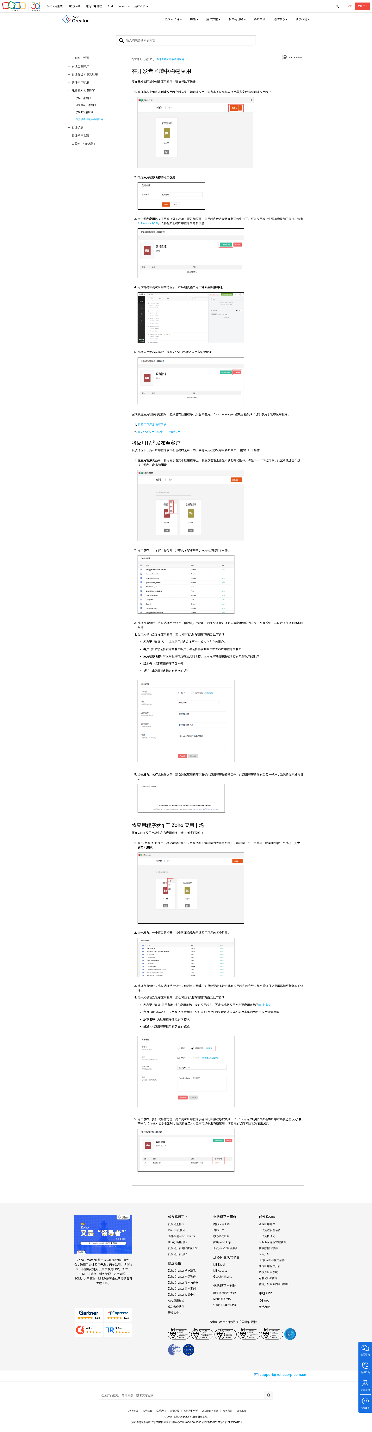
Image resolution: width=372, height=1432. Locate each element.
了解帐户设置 (80, 57)
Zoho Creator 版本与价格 (183, 1282)
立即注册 (362, 6)
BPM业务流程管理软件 (272, 1242)
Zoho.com (21, 6)
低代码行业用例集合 (225, 1248)
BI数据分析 (74, 6)
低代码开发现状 (177, 1254)
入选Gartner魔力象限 (272, 1260)
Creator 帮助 (149, 223)
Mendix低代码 (222, 1298)
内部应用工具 (221, 1224)
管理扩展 (77, 127)
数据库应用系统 (268, 1272)
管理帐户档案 (80, 135)
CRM (110, 6)
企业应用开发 (97, 1264)
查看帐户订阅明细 (83, 143)
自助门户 (218, 1230)
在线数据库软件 (268, 1248)
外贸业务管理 (94, 6)
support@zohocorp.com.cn (283, 1374)
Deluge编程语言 (178, 1242)
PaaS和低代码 (176, 1230)
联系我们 (161, 1411)
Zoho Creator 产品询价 (182, 1276)
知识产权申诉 (191, 1411)
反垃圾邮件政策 (210, 1411)
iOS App (264, 1300)
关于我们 (147, 1411)
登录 (349, 6)
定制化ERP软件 (268, 1278)
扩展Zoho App (222, 1242)
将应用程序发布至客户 (152, 424)
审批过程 (264, 1004)
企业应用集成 (54, 6)
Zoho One (124, 6)
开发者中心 (175, 1312)
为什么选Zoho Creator (181, 1236)
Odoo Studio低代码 (225, 1304)
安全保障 (174, 1411)
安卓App (264, 1306)
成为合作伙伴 (176, 1306)
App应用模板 (176, 1300)
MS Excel (219, 1264)
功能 (193, 19)
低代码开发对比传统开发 (183, 1248)
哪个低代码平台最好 (225, 1292)
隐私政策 (241, 1411)
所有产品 (139, 6)
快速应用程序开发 (270, 1266)
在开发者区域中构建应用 (89, 119)
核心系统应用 (221, 1236)
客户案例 (259, 19)
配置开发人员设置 (83, 90)
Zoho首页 (133, 1411)
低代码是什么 (176, 1224)
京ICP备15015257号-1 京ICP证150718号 (222, 1422)
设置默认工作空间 (86, 105)
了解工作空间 (83, 98)
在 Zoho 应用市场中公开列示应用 (159, 432)
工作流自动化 (267, 1236)
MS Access (220, 1270)
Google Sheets (222, 1276)
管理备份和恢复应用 (85, 74)
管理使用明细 (80, 82)
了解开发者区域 (84, 112)
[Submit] (268, 1395)
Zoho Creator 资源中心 (182, 1294)
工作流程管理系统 (270, 1230)
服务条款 (227, 1411)
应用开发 (264, 1254)
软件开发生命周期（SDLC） (276, 1284)
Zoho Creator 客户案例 (182, 1288)
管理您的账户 (80, 66)
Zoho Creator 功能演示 (182, 1270)
